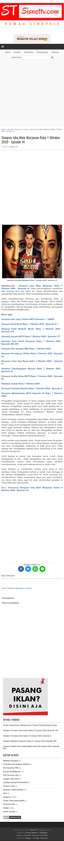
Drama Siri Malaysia (11, 772)
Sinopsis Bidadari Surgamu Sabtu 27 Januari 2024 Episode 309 (29, 741)
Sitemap (55, 52)
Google (36, 838)
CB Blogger (43, 833)
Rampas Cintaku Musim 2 (14, 790)
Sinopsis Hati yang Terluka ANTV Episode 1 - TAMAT (28, 319)
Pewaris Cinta (9, 786)
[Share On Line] (42, 569)
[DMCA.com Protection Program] (12, 819)
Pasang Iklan (42, 52)
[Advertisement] (32, 93)
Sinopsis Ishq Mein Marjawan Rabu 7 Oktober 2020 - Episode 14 (30, 139)
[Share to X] (28, 569)
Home (3, 129)
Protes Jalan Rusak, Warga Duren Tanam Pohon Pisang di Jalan (30, 725)
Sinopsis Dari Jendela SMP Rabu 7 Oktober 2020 (26, 348)
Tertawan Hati (9, 804)
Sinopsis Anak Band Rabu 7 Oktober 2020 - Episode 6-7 (29, 324)
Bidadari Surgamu (10, 761)
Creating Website (31, 833)
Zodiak (6, 808)
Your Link (27, 835)
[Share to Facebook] (21, 569)
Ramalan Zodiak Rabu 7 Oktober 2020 (20, 383)
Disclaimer (28, 52)
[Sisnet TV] (32, 16)
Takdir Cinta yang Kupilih (13, 801)
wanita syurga (9, 811)
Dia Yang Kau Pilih (10, 768)
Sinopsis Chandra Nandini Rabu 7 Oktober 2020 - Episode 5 (31, 388)
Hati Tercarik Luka (11, 775)
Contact (17, 52)
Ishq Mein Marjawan (14, 129)
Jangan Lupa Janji (10, 779)
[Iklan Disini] (32, 42)
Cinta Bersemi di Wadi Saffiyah (16, 764)
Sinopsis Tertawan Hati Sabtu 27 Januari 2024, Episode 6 (27, 736)
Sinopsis (26, 129)
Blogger (28, 838)
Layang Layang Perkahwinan (15, 782)
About (7, 52)
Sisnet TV (14, 147)
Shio (5, 793)
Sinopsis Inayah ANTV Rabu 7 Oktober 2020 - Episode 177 (30, 336)
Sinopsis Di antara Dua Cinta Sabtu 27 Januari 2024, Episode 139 (30, 730)
